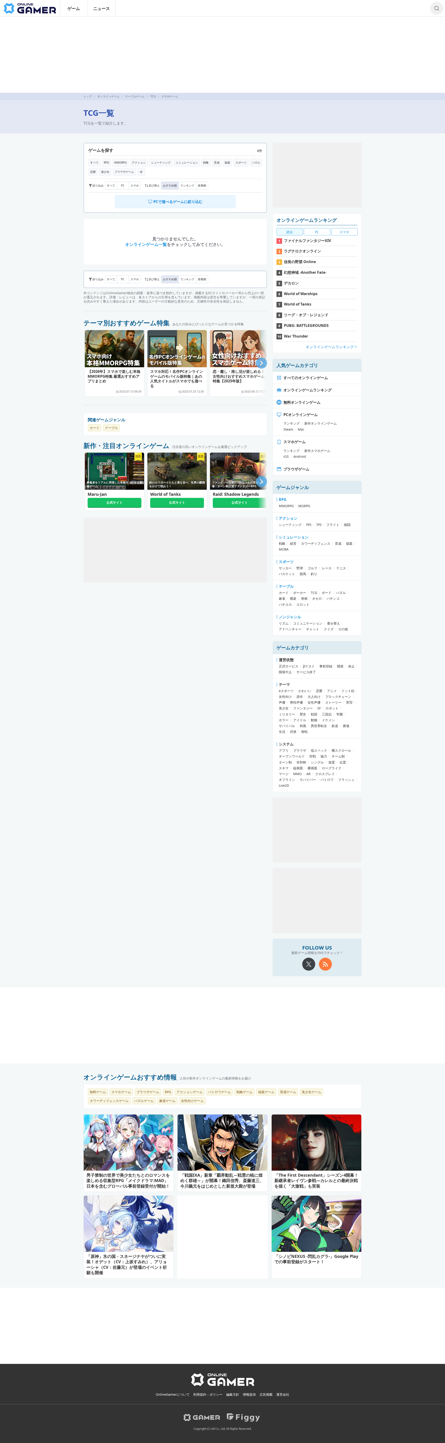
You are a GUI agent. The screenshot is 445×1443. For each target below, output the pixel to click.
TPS (319, 524)
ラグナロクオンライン (302, 251)
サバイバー (308, 779)
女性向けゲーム (192, 1100)
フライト (332, 524)
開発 (340, 666)
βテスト (309, 666)
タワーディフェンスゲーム (109, 1100)
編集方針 (232, 1394)
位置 (343, 762)
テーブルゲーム (135, 96)
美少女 (105, 172)
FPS (309, 524)
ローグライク (331, 768)
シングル (317, 762)
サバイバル (287, 726)
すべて (94, 162)
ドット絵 (347, 691)
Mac (301, 429)
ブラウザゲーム (124, 172)
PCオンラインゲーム (300, 414)
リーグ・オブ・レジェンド (306, 314)
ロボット (331, 708)
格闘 (347, 524)
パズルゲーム (144, 1100)
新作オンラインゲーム (320, 423)
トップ (87, 96)
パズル (256, 162)
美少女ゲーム (311, 1092)
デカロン (291, 283)
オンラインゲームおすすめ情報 (130, 1077)
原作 (299, 696)
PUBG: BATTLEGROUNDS (306, 325)
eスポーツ (286, 691)
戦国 (314, 714)
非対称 (301, 762)
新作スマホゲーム (317, 450)
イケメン (328, 720)
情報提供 (249, 1394)
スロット (302, 604)
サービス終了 (306, 672)
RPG (106, 162)
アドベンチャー (290, 629)
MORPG (304, 506)
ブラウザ (299, 750)
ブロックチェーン (338, 696)
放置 (331, 762)
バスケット (287, 574)
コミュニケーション (307, 623)
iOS (286, 456)
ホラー (284, 720)
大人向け (314, 696)
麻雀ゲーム (167, 1100)
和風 (303, 726)
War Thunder (296, 336)
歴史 (303, 714)
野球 (299, 568)
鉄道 (335, 726)
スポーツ (241, 162)
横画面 (312, 768)
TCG (153, 96)
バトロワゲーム (219, 1092)
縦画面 (298, 768)
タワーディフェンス (315, 543)
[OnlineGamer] (222, 1385)
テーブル (111, 427)
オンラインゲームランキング (307, 220)
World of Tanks (297, 304)
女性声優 (314, 702)
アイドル (299, 720)
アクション (139, 162)
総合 (289, 232)
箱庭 (227, 162)
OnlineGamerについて (173, 1394)
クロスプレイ (325, 774)
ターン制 (285, 762)
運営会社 (282, 1394)
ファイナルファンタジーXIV (307, 240)
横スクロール (341, 750)
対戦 (312, 756)
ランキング (187, 185)
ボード (326, 592)
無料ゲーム (98, 1092)
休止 (351, 666)
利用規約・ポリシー (207, 1394)
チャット (312, 629)
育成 (216, 162)
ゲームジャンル (293, 487)
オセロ (317, 598)
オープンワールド (292, 756)
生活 (282, 731)
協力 (324, 756)
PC (122, 185)
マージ (284, 774)
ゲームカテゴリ (293, 647)
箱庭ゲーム (266, 1092)
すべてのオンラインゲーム (305, 377)
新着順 (202, 185)
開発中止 (285, 672)
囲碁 (293, 598)
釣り (314, 574)
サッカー (285, 568)
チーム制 (338, 756)
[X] (308, 964)
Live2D (284, 785)
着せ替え (333, 623)
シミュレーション (187, 162)
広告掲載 (266, 1394)
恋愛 (93, 172)
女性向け (285, 696)
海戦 (304, 731)
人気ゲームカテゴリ (297, 365)
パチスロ (285, 604)
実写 (349, 702)
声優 (282, 702)
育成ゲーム (288, 1092)
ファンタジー (303, 708)
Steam (288, 429)
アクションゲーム (190, 1092)
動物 (314, 720)
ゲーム (73, 8)
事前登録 (325, 666)
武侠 (293, 731)
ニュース (101, 8)
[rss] (325, 964)
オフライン (287, 779)
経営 (293, 543)
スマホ (134, 185)
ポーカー (299, 592)
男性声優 (296, 702)
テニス (341, 568)
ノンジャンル (290, 616)
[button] (261, 363)
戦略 (206, 162)
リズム (284, 623)
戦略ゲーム (244, 1092)
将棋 (304, 598)
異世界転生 (319, 726)
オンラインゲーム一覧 (146, 244)
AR (308, 774)
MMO (297, 774)
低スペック (319, 750)
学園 (339, 714)
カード (94, 427)
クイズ (329, 629)
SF (319, 708)
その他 (343, 629)
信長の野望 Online (300, 261)
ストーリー (333, 702)
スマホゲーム (294, 441)
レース (327, 568)
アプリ (284, 750)
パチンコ (333, 598)
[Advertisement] (222, 54)
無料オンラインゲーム (302, 402)
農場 (346, 726)
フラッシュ (346, 779)
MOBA (284, 549)
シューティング (161, 162)
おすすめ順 (170, 185)
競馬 (303, 574)
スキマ (284, 768)
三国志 (327, 714)
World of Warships (301, 293)
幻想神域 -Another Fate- (305, 272)
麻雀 (282, 598)
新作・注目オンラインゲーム (126, 445)
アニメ (332, 691)
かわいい (304, 691)
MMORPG (120, 162)
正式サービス (288, 666)
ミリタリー (287, 714)
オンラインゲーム (108, 96)
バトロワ (327, 779)
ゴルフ (312, 568)
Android (299, 456)
